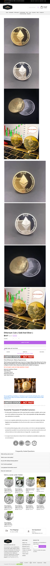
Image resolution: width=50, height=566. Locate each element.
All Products (16, 12)
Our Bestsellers (22, 12)
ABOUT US (24, 542)
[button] (25, 346)
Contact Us (42, 12)
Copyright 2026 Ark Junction (10, 564)
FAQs (38, 12)
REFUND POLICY (26, 546)
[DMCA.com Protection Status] (19, 564)
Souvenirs (34, 12)
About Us (29, 13)
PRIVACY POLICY (26, 548)
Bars (27, 12)
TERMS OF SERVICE (26, 550)
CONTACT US (25, 552)
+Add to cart (25, 342)
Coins (30, 12)
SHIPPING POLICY (26, 544)
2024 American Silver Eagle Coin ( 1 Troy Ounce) (30, 490)
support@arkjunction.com (13, 557)
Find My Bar (11, 12)
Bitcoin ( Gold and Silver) (40, 489)
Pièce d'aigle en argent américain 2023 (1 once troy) (19, 490)
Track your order (23, 13)
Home (7, 12)
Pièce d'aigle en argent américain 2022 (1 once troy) (8, 490)
